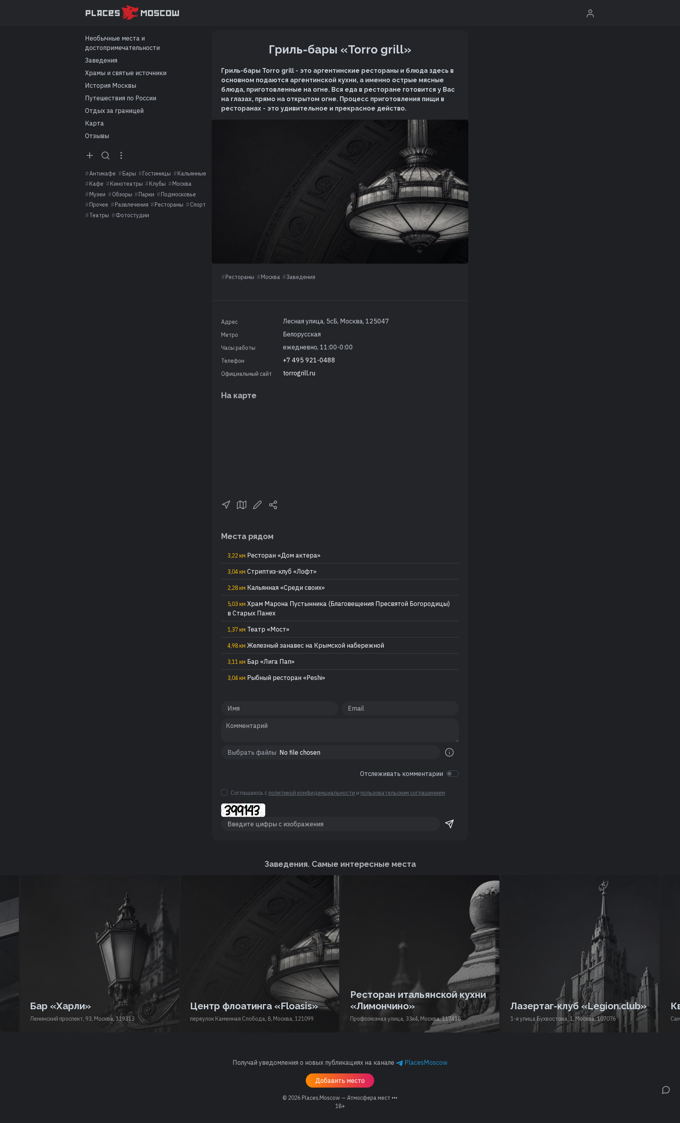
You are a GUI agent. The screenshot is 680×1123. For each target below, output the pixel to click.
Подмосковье (178, 194)
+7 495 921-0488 (309, 360)
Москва (182, 183)
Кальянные (191, 173)
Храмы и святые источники (125, 73)
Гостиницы (156, 173)
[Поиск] (105, 155)
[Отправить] (449, 824)
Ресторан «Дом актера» (273, 555)
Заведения (101, 60)
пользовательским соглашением (402, 792)
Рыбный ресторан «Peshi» (276, 678)
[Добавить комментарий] (666, 1089)
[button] (226, 504)
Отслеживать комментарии (401, 774)
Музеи (97, 194)
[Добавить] (89, 155)
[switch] (452, 773)
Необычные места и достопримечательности (122, 43)
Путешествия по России (120, 98)
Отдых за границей (114, 111)
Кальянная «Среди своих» (276, 587)
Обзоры (122, 194)
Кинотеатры (126, 183)
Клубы (157, 183)
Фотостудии (132, 215)
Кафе (96, 183)
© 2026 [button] (340, 1097)
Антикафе (102, 173)
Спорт (198, 204)
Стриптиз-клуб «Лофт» (271, 571)
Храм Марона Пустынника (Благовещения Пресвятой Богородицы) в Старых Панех (338, 608)
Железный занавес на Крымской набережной (305, 645)
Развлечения (131, 204)
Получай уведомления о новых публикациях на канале (340, 1062)
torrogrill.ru (299, 373)
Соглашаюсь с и (338, 792)
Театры (99, 215)
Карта (94, 123)
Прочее (98, 204)
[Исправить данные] (257, 504)
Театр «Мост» (258, 629)
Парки (146, 194)
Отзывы (97, 136)
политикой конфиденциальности (311, 792)
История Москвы (110, 85)
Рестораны (169, 204)
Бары (129, 173)
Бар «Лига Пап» (260, 661)
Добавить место (340, 1080)
